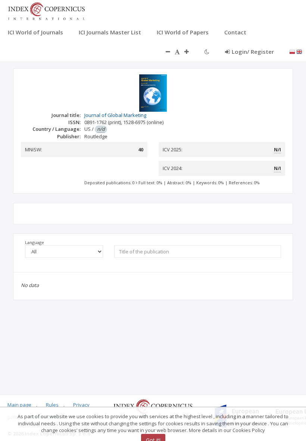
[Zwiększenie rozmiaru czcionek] (190, 51)
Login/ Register (253, 51)
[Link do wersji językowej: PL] (292, 51)
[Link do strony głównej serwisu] (46, 10)
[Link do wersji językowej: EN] (299, 51)
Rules (52, 404)
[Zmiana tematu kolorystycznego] (207, 51)
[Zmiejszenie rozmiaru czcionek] (164, 51)
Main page (19, 404)
